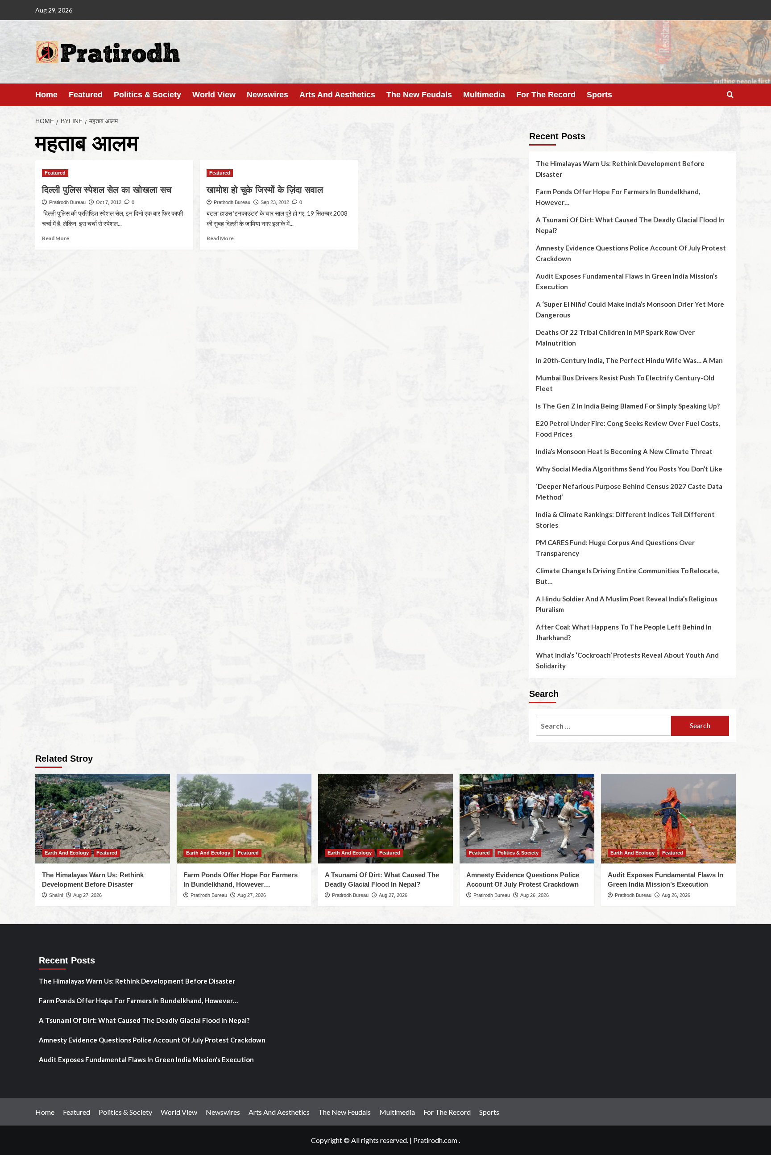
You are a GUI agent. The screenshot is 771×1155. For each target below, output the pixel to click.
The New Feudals (419, 94)
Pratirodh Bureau (67, 202)
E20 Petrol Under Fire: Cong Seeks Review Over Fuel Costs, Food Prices (628, 428)
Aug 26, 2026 (534, 895)
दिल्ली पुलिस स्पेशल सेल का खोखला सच (106, 190)
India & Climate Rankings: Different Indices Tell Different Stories (625, 519)
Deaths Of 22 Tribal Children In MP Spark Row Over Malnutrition (615, 337)
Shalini (56, 895)
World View (214, 94)
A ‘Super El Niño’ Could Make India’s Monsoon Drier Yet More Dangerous (630, 309)
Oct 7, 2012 (108, 202)
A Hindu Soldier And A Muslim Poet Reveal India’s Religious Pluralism (626, 604)
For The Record (546, 94)
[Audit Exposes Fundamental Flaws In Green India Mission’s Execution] (668, 818)
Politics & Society (147, 94)
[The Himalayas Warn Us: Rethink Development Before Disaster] (102, 818)
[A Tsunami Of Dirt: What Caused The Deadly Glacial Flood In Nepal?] (385, 818)
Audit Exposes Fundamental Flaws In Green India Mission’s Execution (626, 281)
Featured (86, 94)
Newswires (267, 94)
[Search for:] (603, 726)
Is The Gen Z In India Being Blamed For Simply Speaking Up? (628, 406)
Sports (599, 94)
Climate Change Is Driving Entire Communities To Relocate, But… (627, 576)
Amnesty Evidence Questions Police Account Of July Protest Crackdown (631, 253)
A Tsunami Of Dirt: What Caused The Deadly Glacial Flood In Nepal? (630, 225)
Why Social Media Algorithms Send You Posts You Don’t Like (629, 469)
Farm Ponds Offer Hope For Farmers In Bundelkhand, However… (618, 197)
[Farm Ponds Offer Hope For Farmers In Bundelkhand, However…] (244, 818)
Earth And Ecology (67, 852)
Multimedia (484, 94)
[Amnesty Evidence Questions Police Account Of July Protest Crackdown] (527, 818)
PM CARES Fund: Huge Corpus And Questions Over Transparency (615, 547)
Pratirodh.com (435, 1140)
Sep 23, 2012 (275, 202)
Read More (55, 238)
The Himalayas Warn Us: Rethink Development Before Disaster (620, 168)
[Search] (730, 95)
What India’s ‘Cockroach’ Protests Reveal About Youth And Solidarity (627, 660)
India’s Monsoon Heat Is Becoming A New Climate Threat (624, 451)
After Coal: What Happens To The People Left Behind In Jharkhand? (624, 632)
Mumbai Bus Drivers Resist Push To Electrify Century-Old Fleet (625, 383)
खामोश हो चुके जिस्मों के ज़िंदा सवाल (265, 190)
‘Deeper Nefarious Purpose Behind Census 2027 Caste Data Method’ (629, 491)
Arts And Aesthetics (337, 94)
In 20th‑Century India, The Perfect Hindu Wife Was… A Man (629, 360)
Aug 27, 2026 (87, 895)
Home (46, 94)
